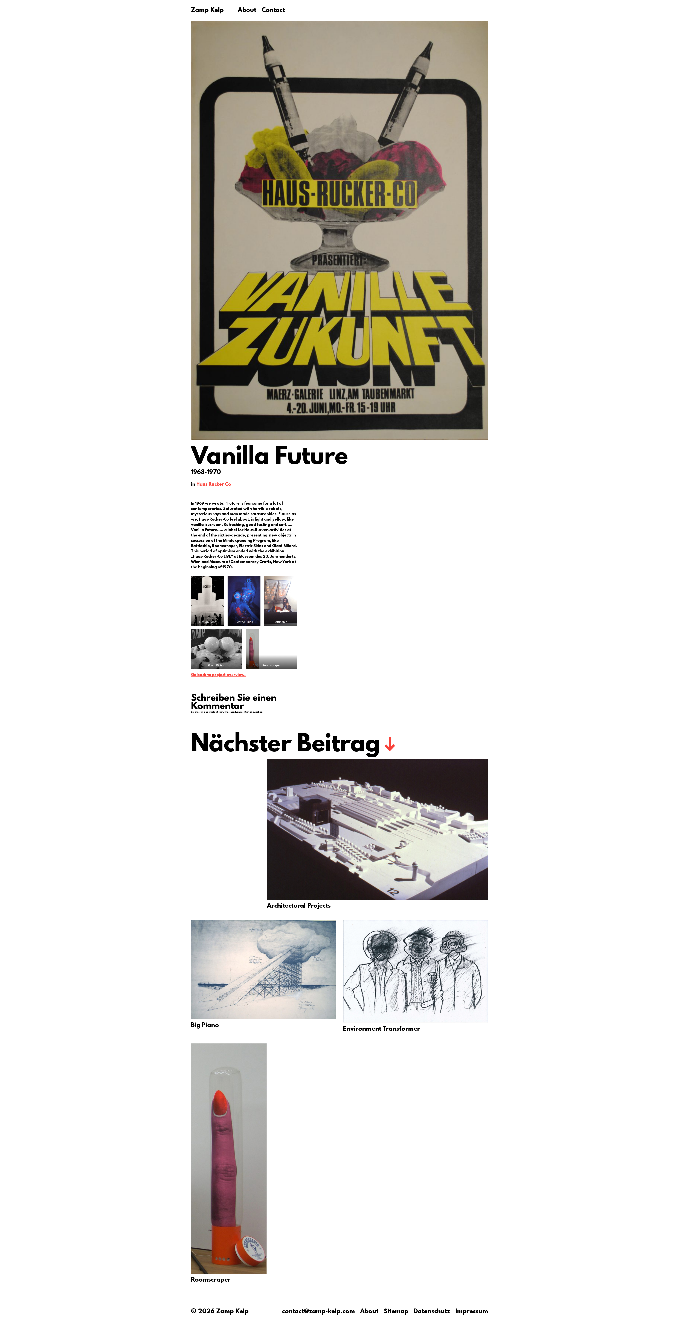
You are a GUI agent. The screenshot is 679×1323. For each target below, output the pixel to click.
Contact (273, 11)
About (247, 11)
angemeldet (211, 712)
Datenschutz (432, 1311)
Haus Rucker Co (213, 485)
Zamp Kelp (207, 11)
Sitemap (396, 1311)
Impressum (471, 1311)
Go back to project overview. (218, 675)
